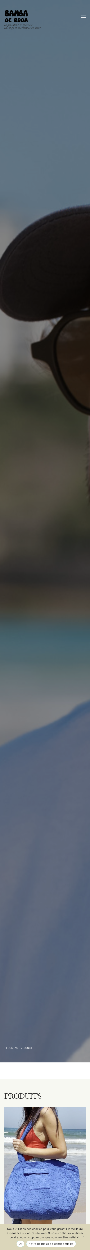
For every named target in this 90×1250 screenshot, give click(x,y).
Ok (20, 1243)
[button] (19, 1048)
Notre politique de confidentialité (51, 1243)
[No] (85, 1237)
